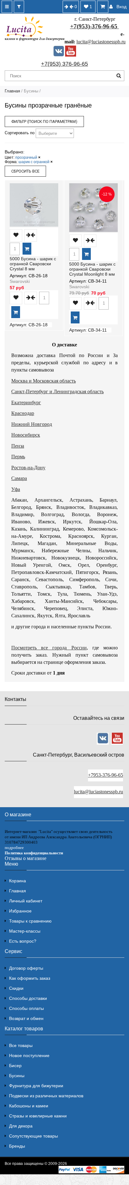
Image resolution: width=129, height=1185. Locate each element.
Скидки (16, 988)
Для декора (21, 1125)
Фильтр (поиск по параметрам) (44, 121)
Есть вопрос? (22, 941)
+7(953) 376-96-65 (64, 64)
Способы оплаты (26, 1008)
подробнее (14, 847)
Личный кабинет (25, 900)
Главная (12, 91)
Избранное (20, 910)
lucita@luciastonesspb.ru (101, 41)
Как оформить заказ (29, 978)
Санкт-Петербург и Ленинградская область (57, 391)
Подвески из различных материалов (46, 1095)
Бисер (15, 1065)
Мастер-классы (24, 931)
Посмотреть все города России (49, 647)
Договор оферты (26, 968)
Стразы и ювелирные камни (38, 1115)
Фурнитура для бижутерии (36, 1085)
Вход (121, 6)
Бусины (16, 1075)
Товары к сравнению (30, 920)
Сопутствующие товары (33, 1135)
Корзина (17, 880)
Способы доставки (28, 998)
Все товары (21, 1045)
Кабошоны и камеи (28, 1105)
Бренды (17, 1146)
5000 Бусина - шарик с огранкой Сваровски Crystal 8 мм (33, 263)
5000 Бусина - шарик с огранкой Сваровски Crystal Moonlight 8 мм (92, 269)
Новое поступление (29, 1055)
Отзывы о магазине (25, 858)
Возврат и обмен (26, 1018)
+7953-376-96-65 (105, 775)
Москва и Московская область (43, 380)
